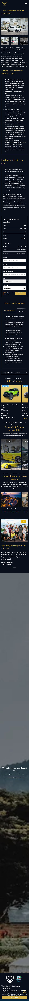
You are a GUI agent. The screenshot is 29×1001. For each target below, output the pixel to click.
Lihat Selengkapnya (11, 512)
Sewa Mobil (6, 418)
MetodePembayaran (22, 310)
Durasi (5, 278)
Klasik (26, 442)
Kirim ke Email (19, 293)
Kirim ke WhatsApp (7, 293)
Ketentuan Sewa (9, 311)
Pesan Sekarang (14, 778)
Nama (5, 258)
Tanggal (5, 285)
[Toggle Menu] (25, 4)
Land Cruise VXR (7, 405)
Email (5, 264)
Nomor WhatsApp (8, 271)
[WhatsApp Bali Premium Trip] (24, 992)
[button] (13, 567)
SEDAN (5, 442)
